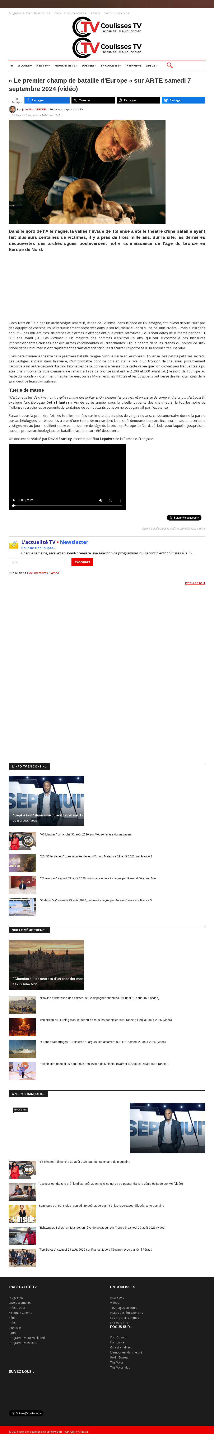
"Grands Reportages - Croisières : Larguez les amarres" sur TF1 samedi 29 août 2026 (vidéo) (103, 1042)
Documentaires (75, 13)
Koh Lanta (117, 1342)
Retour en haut (195, 583)
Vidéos (114, 1303)
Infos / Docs (17, 1308)
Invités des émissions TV (126, 1313)
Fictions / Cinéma (20, 1313)
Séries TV (123, 13)
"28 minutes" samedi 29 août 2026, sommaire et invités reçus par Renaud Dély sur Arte (98, 878)
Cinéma (109, 13)
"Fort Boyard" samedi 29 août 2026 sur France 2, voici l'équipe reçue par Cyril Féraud (95, 1249)
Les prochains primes (124, 1318)
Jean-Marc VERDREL (34, 109)
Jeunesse (15, 1328)
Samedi (55, 573)
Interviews (117, 1298)
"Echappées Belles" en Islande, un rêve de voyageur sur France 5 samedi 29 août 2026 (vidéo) (102, 1227)
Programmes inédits (22, 1343)
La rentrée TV (119, 1323)
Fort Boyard (118, 1337)
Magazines (16, 13)
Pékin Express (119, 1357)
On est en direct (121, 1347)
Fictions (94, 13)
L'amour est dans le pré (126, 1352)
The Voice (117, 1362)
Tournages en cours (123, 1308)
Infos (57, 13)
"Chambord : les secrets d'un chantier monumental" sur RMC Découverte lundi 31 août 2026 (88, 979)
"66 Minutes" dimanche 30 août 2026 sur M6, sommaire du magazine (85, 834)
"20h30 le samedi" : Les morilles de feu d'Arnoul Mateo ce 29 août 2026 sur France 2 (96, 856)
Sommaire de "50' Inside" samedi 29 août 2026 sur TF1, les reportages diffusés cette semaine (101, 1205)
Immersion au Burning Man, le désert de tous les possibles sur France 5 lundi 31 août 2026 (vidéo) (106, 1020)
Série (12, 1318)
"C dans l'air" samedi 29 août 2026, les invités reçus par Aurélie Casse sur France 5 (96, 900)
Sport (12, 1333)
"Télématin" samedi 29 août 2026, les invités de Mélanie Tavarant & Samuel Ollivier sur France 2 (104, 1064)
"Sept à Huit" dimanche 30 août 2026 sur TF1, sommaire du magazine (69, 815)
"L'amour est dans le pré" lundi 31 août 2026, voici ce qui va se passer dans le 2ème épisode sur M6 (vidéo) (111, 1183)
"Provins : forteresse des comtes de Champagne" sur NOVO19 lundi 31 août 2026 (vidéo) (99, 998)
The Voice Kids (120, 1367)
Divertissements (38, 13)
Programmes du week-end (27, 1338)
